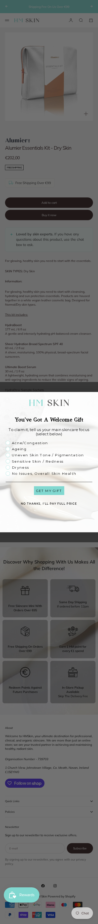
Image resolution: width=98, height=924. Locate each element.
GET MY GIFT (49, 490)
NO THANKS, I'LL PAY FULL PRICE (49, 503)
